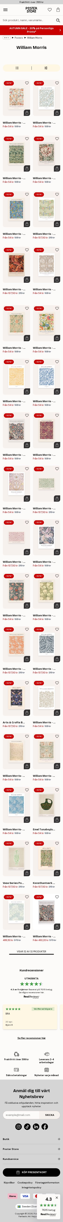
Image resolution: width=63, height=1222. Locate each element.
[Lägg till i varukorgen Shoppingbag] (27, 109)
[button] (48, 1206)
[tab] (50, 9)
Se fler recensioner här (32, 1034)
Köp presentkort (34, 1172)
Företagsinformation (47, 1182)
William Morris (34, 34)
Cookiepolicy (25, 1182)
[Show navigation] (5, 10)
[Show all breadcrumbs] (6, 34)
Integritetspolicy (31, 1187)
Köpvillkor (9, 1182)
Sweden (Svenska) (32, 1206)
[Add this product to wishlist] (27, 79)
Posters (19, 34)
